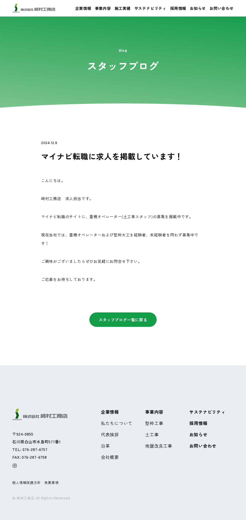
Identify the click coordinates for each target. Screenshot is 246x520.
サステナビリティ (150, 8)
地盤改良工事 (158, 446)
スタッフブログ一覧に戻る (123, 320)
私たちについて (117, 423)
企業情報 (83, 8)
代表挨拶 (110, 434)
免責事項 (51, 482)
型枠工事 (154, 423)
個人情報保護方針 (26, 482)
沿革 (105, 446)
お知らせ (198, 8)
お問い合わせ (221, 8)
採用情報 (178, 8)
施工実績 (123, 8)
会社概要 (110, 457)
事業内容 (103, 8)
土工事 (152, 434)
